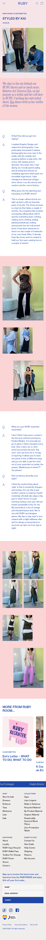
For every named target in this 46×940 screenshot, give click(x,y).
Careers (6, 865)
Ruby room (7, 14)
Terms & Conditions (20, 925)
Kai (12, 102)
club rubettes (20, 14)
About (5, 840)
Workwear (7, 811)
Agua (26, 797)
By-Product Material (33, 811)
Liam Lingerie (30, 800)
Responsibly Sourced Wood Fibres (31, 821)
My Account (29, 858)
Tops (5, 807)
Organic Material (31, 814)
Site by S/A (34, 925)
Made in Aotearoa (32, 804)
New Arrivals (8, 797)
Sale (4, 818)
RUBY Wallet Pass (11, 851)
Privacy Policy (7, 925)
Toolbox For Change (12, 855)
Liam (5, 814)
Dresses (6, 800)
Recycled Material (32, 807)
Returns (28, 855)
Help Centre (29, 848)
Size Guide (29, 844)
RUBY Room (8, 858)
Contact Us (29, 840)
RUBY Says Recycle (12, 848)
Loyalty (6, 844)
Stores (6, 862)
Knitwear (7, 804)
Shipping (28, 851)
